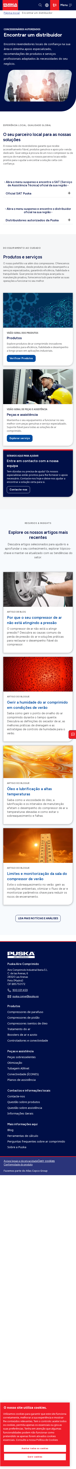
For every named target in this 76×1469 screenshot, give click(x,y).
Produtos (14, 338)
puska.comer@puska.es (25, 996)
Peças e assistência (22, 414)
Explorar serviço (20, 438)
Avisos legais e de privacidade (21, 1161)
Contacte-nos (18, 489)
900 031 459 (20, 990)
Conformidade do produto (18, 1164)
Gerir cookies (46, 1161)
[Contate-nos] (54, 5)
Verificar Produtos (21, 358)
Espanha (46, 5)
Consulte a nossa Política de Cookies (37, 1440)
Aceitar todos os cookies (35, 1448)
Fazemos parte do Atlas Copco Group (26, 1170)
